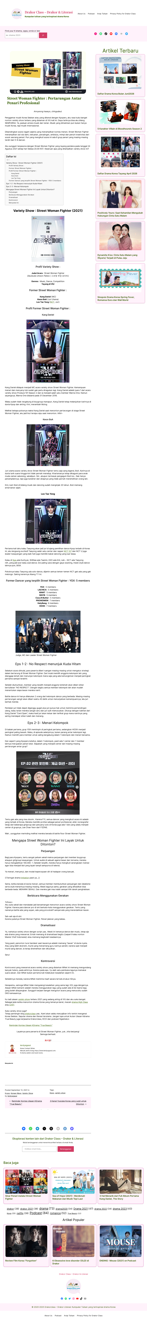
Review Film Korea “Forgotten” (21, 1260)
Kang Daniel (15, 173)
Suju (15, 560)
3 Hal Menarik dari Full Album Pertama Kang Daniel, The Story (119, 1197)
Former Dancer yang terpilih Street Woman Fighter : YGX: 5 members (35, 181)
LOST (11, 1005)
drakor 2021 (29, 1208)
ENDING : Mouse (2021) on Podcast (118, 1260)
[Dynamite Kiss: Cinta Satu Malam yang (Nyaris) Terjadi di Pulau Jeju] (120, 236)
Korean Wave (16, 1093)
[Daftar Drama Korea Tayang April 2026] (120, 152)
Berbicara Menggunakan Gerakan (21, 195)
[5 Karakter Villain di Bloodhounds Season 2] (120, 112)
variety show (24, 999)
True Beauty (74, 1213)
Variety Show (27, 1093)
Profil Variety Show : (16, 166)
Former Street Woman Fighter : (20, 168)
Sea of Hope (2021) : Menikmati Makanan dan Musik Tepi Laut (68, 1197)
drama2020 (64, 1208)
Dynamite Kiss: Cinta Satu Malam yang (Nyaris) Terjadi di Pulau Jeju (117, 256)
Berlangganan (65, 1149)
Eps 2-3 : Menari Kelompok (17, 186)
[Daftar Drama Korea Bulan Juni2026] (120, 72)
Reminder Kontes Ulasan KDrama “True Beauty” (31, 1025)
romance (58, 1213)
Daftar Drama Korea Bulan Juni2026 (115, 93)
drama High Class (80, 1002)
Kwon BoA (14, 176)
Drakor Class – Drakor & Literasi (49, 12)
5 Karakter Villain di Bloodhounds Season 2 (119, 128)
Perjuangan (13, 192)
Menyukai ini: (14, 203)
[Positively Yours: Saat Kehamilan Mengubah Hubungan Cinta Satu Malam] (120, 194)
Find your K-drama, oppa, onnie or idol (22, 31)
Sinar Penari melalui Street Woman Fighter (23, 1197)
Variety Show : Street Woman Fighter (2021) (24, 163)
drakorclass (30, 1013)
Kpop (52, 1093)
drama (47, 1208)
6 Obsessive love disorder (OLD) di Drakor (70, 1262)
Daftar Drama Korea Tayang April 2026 (117, 173)
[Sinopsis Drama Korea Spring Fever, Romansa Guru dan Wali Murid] (120, 278)
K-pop (7, 1093)
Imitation (25, 878)
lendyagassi (12, 1096)
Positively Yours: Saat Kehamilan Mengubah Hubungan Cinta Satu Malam (120, 214)
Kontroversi (13, 200)
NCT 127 (68, 551)
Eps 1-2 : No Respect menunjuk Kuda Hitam (24, 183)
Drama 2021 (83, 1208)
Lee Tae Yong (15, 178)
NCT (52, 302)
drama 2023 (122, 1208)
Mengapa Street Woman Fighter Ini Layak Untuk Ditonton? (30, 189)
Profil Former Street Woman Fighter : (23, 171)
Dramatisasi (13, 197)
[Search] (43, 35)
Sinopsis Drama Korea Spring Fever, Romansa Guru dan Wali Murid (116, 298)
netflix (23, 1213)
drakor (13, 1208)
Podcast (39, 1213)
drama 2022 (103, 1208)
